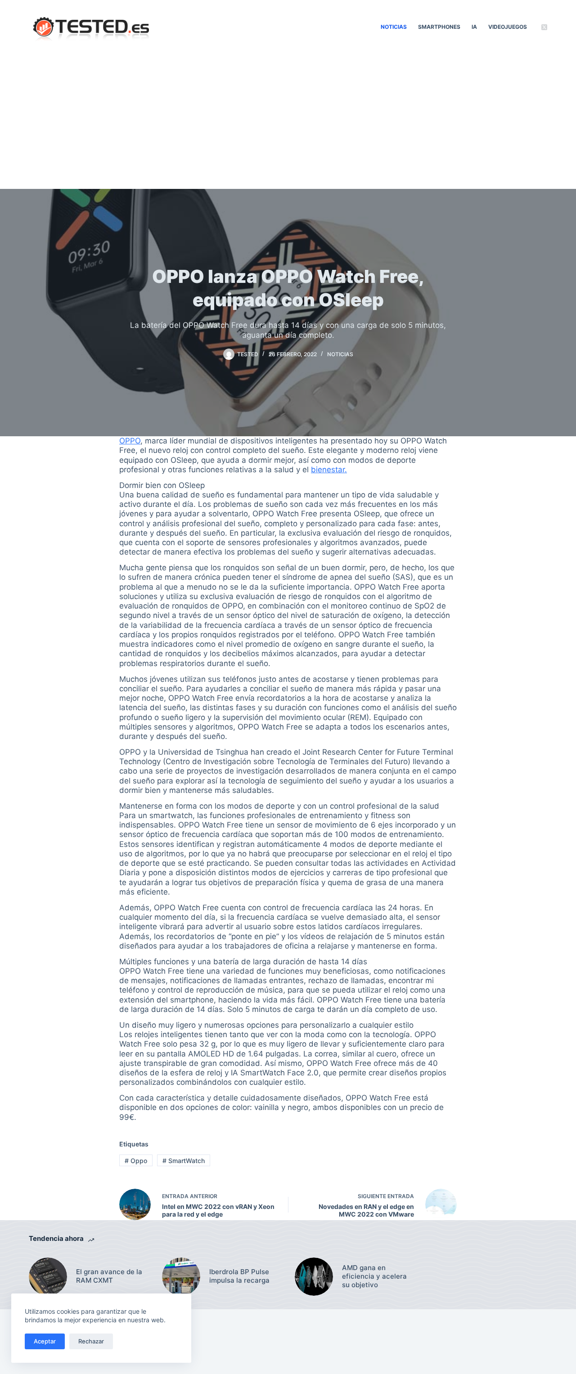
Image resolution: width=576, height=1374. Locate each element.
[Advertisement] (288, 121)
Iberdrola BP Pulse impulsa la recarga (239, 1276)
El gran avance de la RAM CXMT (109, 1276)
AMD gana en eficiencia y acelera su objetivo (374, 1276)
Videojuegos (507, 26)
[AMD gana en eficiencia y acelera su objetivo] (314, 1277)
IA (474, 26)
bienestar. (329, 469)
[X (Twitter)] (544, 27)
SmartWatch (183, 1160)
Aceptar (45, 1341)
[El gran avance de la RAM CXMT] (48, 1277)
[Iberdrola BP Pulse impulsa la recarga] (181, 1277)
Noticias (394, 26)
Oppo (136, 1160)
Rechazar (91, 1341)
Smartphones (439, 26)
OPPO (129, 440)
